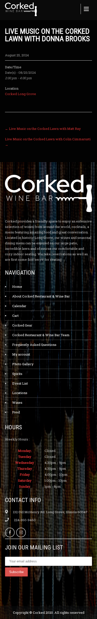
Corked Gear (22, 325)
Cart (15, 315)
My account (21, 354)
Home (17, 286)
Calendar (19, 306)
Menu (86, 9)
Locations (19, 393)
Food (16, 412)
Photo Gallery (23, 364)
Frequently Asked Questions (34, 344)
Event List (20, 383)
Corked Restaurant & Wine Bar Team (41, 335)
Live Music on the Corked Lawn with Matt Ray (43, 128)
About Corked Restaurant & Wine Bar (41, 296)
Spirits (17, 373)
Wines (17, 402)
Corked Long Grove (20, 94)
